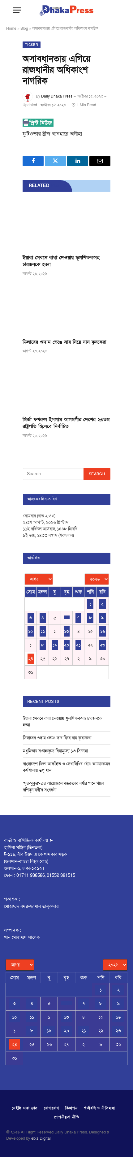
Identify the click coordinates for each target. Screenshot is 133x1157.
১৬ (102, 631)
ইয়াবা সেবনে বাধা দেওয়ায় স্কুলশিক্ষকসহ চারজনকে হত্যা (61, 261)
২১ (78, 645)
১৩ (66, 631)
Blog (24, 28)
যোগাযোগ (51, 1108)
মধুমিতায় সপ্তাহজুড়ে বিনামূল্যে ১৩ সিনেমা (55, 751)
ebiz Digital (41, 1138)
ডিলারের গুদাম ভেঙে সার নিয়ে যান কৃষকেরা (64, 342)
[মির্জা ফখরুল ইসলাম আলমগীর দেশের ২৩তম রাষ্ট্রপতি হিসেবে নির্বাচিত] (66, 386)
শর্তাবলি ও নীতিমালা (99, 1108)
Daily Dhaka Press (56, 96)
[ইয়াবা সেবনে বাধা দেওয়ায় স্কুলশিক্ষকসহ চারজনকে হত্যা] (66, 225)
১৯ (54, 645)
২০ (66, 645)
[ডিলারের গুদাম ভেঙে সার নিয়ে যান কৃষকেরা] (66, 309)
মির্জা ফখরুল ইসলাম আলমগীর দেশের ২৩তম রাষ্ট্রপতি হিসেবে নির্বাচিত (66, 423)
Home (11, 28)
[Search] (113, 10)
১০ (30, 631)
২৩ (102, 645)
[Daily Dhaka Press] (66, 10)
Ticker (31, 44)
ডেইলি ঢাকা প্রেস (25, 1108)
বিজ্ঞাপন (71, 1108)
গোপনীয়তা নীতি (66, 1117)
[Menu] (17, 10)
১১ (43, 631)
